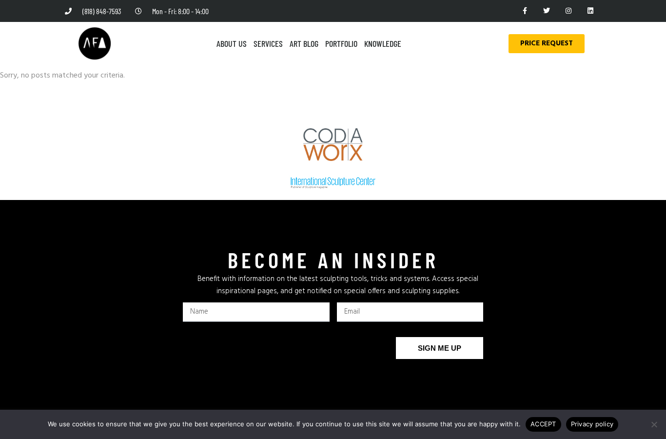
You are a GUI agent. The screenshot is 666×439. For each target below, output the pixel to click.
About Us (231, 43)
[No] (654, 424)
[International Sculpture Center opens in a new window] (333, 183)
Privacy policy (592, 424)
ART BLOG (304, 43)
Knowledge (382, 43)
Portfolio (341, 43)
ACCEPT (543, 424)
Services (268, 43)
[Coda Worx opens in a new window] (333, 144)
